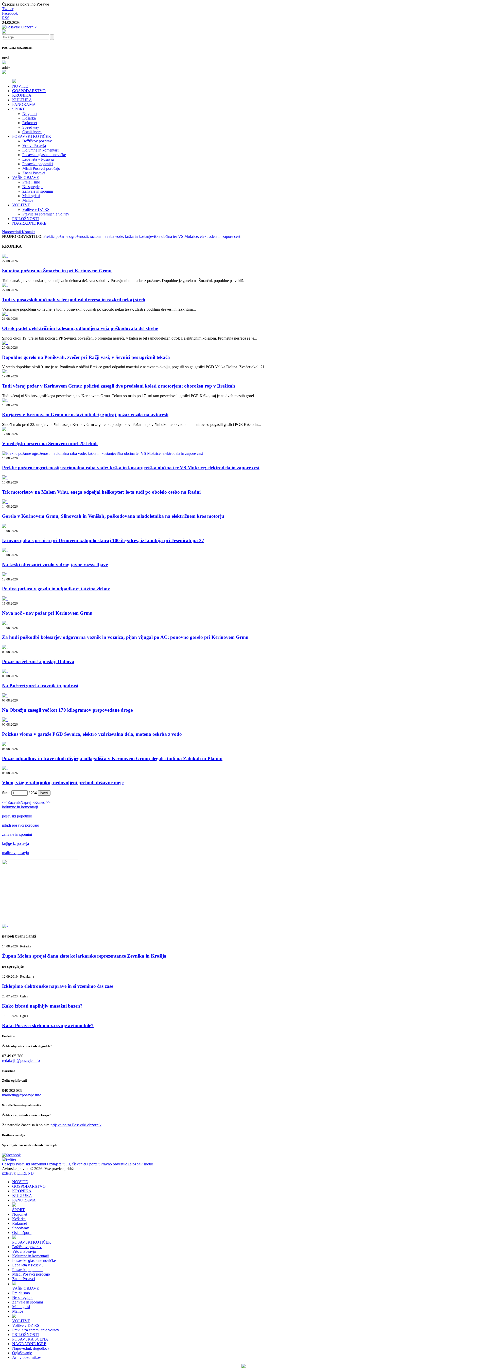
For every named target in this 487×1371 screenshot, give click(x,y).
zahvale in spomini (17, 834)
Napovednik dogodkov (30, 1348)
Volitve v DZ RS (35, 209)
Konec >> (42, 802)
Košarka (29, 118)
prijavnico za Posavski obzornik (75, 1125)
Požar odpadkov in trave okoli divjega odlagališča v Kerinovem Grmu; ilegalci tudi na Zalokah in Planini (112, 758)
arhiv (6, 67)
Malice (27, 200)
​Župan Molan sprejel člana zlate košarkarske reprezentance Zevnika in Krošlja (84, 956)
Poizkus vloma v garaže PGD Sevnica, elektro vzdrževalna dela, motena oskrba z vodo (92, 734)
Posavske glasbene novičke (44, 155)
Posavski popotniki (37, 164)
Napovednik (12, 232)
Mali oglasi (31, 196)
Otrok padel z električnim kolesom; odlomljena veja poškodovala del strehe (80, 328)
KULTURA (22, 100)
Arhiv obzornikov (26, 1357)
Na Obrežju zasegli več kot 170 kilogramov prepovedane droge (67, 710)
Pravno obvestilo (113, 1164)
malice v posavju (15, 852)
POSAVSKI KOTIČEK (31, 136)
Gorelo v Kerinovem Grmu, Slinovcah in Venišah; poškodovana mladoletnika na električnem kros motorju (113, 516)
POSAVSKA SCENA (30, 1339)
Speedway (30, 127)
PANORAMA (24, 104)
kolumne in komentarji (20, 807)
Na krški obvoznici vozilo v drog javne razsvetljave (55, 564)
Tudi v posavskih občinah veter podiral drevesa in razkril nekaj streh (73, 299)
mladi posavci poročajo (20, 825)
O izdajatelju (55, 1164)
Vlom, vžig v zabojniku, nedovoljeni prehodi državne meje (63, 782)
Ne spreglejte (32, 187)
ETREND (25, 1173)
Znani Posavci (33, 173)
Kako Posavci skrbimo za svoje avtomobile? (48, 1025)
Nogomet (29, 113)
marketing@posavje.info (21, 1095)
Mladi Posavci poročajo (41, 168)
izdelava (8, 1173)
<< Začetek (11, 802)
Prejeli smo (31, 182)
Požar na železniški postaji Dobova (38, 661)
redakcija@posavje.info (21, 1060)
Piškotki (146, 1164)
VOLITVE (21, 205)
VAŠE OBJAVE (25, 177)
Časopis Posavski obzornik (23, 1164)
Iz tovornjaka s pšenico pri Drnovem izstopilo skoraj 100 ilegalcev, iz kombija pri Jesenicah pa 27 (103, 540)
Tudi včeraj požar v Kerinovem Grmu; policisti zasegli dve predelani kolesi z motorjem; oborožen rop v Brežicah (118, 386)
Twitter (7, 9)
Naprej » (27, 802)
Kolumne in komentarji (40, 150)
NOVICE (20, 86)
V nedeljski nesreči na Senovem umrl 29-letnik (50, 443)
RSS (5, 18)
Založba (133, 1164)
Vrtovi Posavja (34, 145)
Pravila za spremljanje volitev (45, 214)
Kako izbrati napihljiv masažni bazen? (42, 1006)
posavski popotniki (17, 816)
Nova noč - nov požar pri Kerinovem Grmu (47, 613)
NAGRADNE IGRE (29, 223)
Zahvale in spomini (37, 191)
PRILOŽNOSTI (25, 218)
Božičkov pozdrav (37, 141)
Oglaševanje (75, 1164)
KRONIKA (21, 95)
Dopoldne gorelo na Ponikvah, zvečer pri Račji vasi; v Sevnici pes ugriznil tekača (86, 357)
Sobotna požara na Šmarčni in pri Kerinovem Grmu (57, 270)
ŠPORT (18, 109)
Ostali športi (32, 132)
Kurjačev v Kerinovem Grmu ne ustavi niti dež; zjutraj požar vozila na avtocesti (85, 414)
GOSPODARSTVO (29, 91)
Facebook (10, 13)
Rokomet (29, 123)
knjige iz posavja (15, 843)
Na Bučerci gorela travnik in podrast (40, 685)
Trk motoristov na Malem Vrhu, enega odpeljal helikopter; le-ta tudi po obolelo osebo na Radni (101, 492)
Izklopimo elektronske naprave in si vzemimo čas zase (57, 986)
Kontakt (28, 232)
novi (5, 58)
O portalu (92, 1164)
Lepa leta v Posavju (38, 159)
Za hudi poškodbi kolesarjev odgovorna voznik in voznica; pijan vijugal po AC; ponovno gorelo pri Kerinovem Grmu (125, 637)
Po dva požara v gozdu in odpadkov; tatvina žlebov (56, 588)
